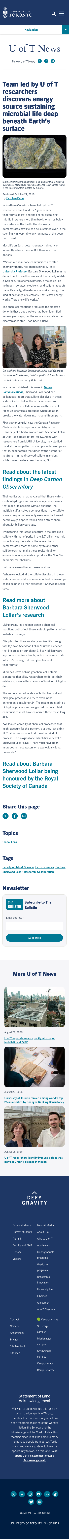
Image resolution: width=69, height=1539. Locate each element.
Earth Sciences (44, 867)
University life (45, 1289)
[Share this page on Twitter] (6, 816)
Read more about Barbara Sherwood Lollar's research (26, 607)
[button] (54, 13)
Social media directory (34, 1512)
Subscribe (34, 937)
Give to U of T (45, 1238)
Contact (14, 1319)
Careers (14, 1326)
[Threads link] (40, 1502)
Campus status (49, 1319)
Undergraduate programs (45, 1254)
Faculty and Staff (22, 1245)
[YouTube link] (39, 1494)
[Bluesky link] (31, 1502)
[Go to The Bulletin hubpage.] (14, 904)
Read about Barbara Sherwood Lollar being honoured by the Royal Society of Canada (30, 774)
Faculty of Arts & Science (18, 867)
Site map (15, 1352)
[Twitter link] (40, 61)
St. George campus (43, 1328)
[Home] (18, 12)
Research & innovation (43, 1279)
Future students (22, 1225)
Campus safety (45, 1370)
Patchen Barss (15, 198)
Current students (22, 1231)
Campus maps (45, 1363)
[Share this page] (24, 816)
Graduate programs (42, 1267)
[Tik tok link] (55, 1494)
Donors (17, 1251)
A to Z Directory (46, 1309)
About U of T (44, 1231)
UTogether (43, 1302)
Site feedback (18, 1346)
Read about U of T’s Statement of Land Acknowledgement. (36, 1455)
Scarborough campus (44, 1353)
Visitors (17, 1258)
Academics (43, 1245)
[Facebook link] (46, 61)
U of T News (34, 49)
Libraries (42, 1295)
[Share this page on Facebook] (15, 816)
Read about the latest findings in (32, 479)
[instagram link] (53, 61)
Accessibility (17, 1332)
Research (30, 871)
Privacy (14, 1339)
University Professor (15, 271)
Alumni (17, 1238)
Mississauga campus (44, 1341)
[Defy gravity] (34, 1195)
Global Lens (10, 842)
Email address (14, 917)
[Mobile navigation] (61, 13)
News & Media (45, 1225)
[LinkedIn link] (47, 1494)
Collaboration (45, 871)
